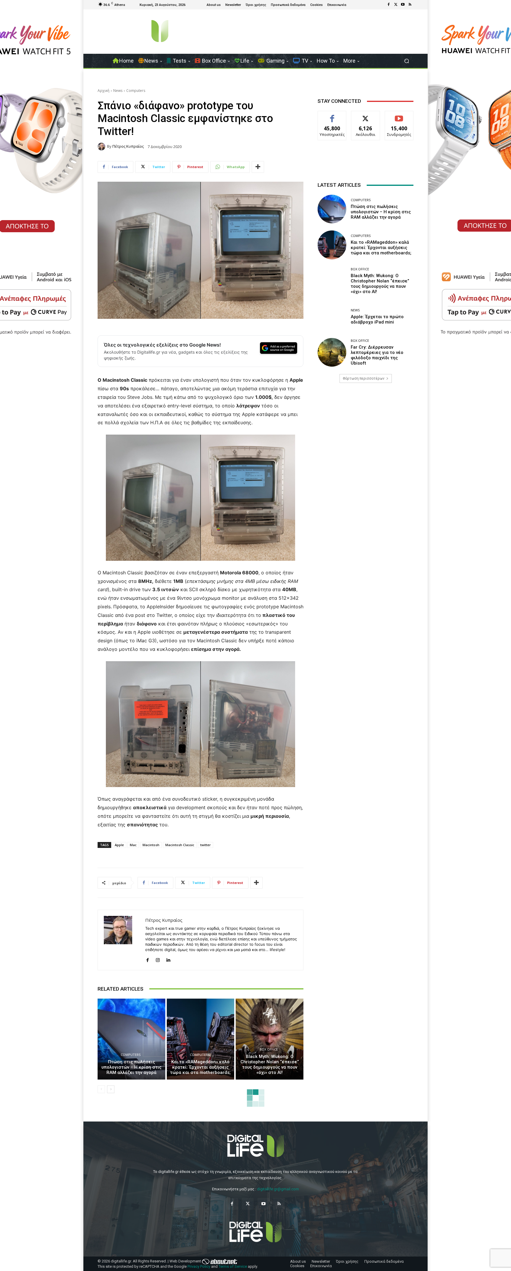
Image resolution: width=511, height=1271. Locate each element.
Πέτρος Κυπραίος (128, 146)
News (117, 90)
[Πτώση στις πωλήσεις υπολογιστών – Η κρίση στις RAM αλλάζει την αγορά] (131, 1039)
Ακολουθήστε (366, 115)
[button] (406, 61)
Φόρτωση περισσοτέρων (363, 378)
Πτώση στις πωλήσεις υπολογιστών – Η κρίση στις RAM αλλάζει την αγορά (131, 1067)
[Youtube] (402, 4)
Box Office (269, 1049)
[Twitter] (395, 4)
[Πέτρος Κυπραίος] (102, 146)
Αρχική (103, 90)
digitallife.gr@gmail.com (278, 1189)
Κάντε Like (332, 115)
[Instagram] (158, 959)
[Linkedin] (168, 959)
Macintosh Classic (179, 845)
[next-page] (110, 1089)
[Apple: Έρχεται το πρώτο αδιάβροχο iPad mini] (332, 316)
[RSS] (409, 4)
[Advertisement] (365, 434)
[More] (258, 167)
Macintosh (151, 845)
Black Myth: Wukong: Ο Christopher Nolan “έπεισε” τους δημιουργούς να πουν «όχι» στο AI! (269, 1064)
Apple (119, 845)
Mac (133, 845)
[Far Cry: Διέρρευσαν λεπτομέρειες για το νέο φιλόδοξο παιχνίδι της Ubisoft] (332, 352)
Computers (135, 90)
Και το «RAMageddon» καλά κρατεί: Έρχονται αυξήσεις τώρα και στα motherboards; (200, 1067)
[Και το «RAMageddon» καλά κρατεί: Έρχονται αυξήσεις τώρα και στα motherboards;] (201, 1039)
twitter (205, 845)
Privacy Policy (198, 1266)
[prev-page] (101, 1089)
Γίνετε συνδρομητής (399, 117)
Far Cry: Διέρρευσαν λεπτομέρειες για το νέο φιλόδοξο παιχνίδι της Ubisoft (377, 355)
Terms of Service (233, 1266)
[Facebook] (388, 4)
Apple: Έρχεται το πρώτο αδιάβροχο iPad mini (377, 319)
